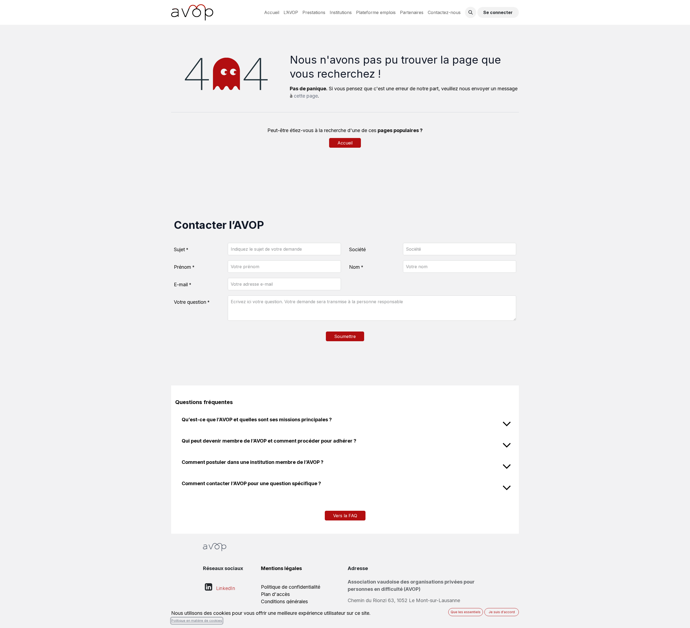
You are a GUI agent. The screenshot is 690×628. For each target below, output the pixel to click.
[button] (470, 12)
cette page (306, 96)
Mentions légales (281, 568)
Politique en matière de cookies (196, 621)
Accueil (345, 143)
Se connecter (498, 12)
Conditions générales (284, 601)
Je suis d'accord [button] (502, 612)
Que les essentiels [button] (466, 612)
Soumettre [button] (345, 336)
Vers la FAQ (345, 515)
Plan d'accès (275, 594)
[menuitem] (271, 12)
